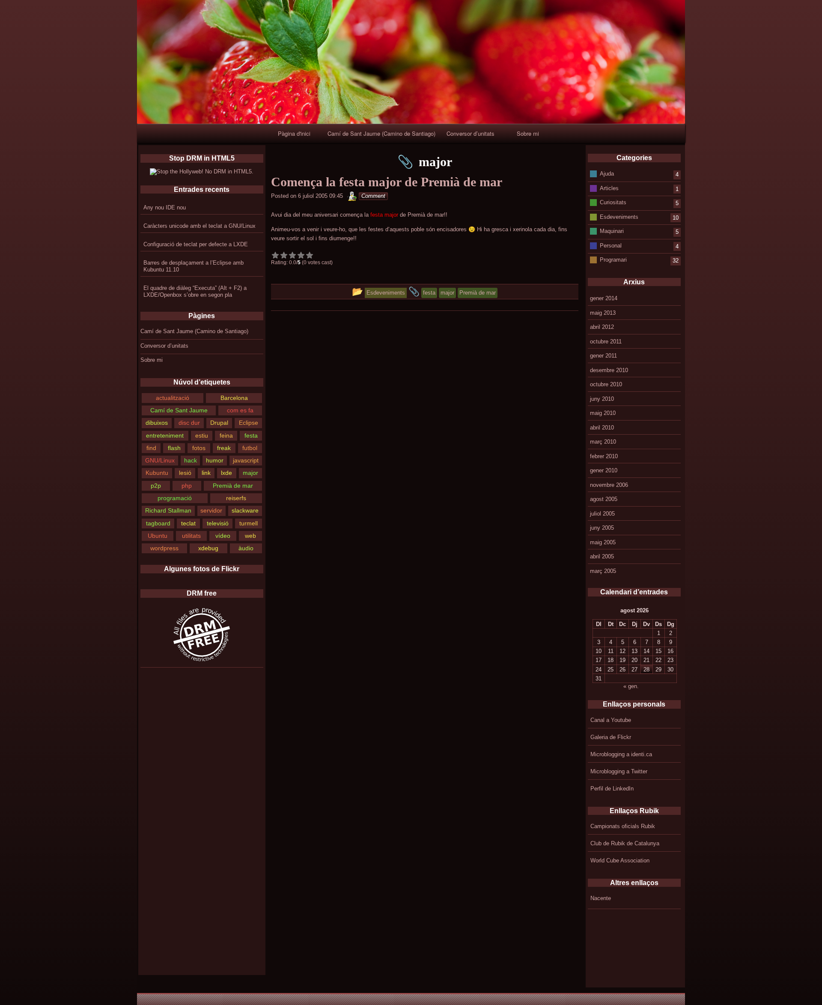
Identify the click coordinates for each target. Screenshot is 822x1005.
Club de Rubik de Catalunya (624, 843)
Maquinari (612, 231)
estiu (201, 435)
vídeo (222, 535)
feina (226, 435)
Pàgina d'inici (294, 133)
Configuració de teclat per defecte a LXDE (195, 244)
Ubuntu (157, 535)
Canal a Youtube (610, 720)
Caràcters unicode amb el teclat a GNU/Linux (199, 226)
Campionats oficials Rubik (622, 826)
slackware (245, 510)
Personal (611, 245)
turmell (248, 523)
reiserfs (236, 498)
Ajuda (607, 173)
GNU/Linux (160, 460)
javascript (246, 460)
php (187, 485)
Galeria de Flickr (610, 737)
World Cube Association (619, 860)
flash (174, 447)
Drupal (219, 422)
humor (214, 460)
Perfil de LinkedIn (612, 788)
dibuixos (157, 422)
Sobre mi (528, 133)
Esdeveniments (619, 216)
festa (251, 435)
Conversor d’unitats (470, 133)
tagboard (158, 523)
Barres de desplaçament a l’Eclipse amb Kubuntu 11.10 (193, 266)
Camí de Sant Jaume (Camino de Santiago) (381, 133)
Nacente (600, 898)
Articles (609, 188)
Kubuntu (157, 472)
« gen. (631, 686)
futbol (249, 447)
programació (175, 498)
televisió (218, 523)
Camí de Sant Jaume (179, 410)
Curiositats (613, 202)
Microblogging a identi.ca (621, 754)
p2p (156, 485)
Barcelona (234, 397)
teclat (188, 523)
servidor (211, 510)
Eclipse (248, 422)
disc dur (189, 422)
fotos (199, 447)
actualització (172, 397)
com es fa (240, 410)
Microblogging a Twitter (618, 771)
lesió (185, 472)
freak (224, 447)
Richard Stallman (168, 510)
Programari (613, 259)
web (250, 535)
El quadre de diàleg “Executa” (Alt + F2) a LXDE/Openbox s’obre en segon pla (195, 291)
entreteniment (165, 435)
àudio (245, 548)
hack (190, 460)
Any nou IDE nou (164, 207)
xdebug (208, 548)
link (206, 472)
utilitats (191, 535)
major (250, 472)
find (151, 447)
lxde (226, 472)
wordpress (164, 548)
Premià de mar (233, 485)
